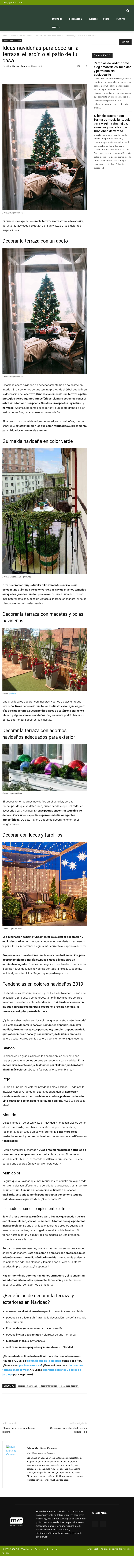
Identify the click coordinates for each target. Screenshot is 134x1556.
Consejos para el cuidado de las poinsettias (68, 1430)
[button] (127, 11)
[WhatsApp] (30, 74)
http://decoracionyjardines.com (41, 1453)
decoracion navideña (27, 1385)
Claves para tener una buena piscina (18, 1430)
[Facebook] (125, 3)
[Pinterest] (21, 74)
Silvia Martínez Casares (17, 66)
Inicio (5, 35)
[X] (130, 3)
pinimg (12, 693)
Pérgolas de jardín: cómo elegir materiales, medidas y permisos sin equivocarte (112, 68)
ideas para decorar (69, 1385)
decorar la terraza (49, 1385)
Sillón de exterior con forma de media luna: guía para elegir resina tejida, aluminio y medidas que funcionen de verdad (112, 123)
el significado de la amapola (44, 1360)
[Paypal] (30, 1483)
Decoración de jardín (21, 35)
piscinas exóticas (30, 1365)
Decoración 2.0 (102, 55)
